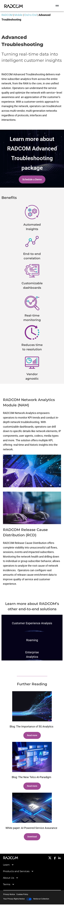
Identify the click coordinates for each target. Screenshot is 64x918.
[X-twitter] (49, 857)
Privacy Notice (9, 894)
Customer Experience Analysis (32, 623)
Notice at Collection (41, 899)
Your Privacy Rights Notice (14, 899)
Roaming (32, 640)
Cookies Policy (22, 894)
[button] (57, 5)
